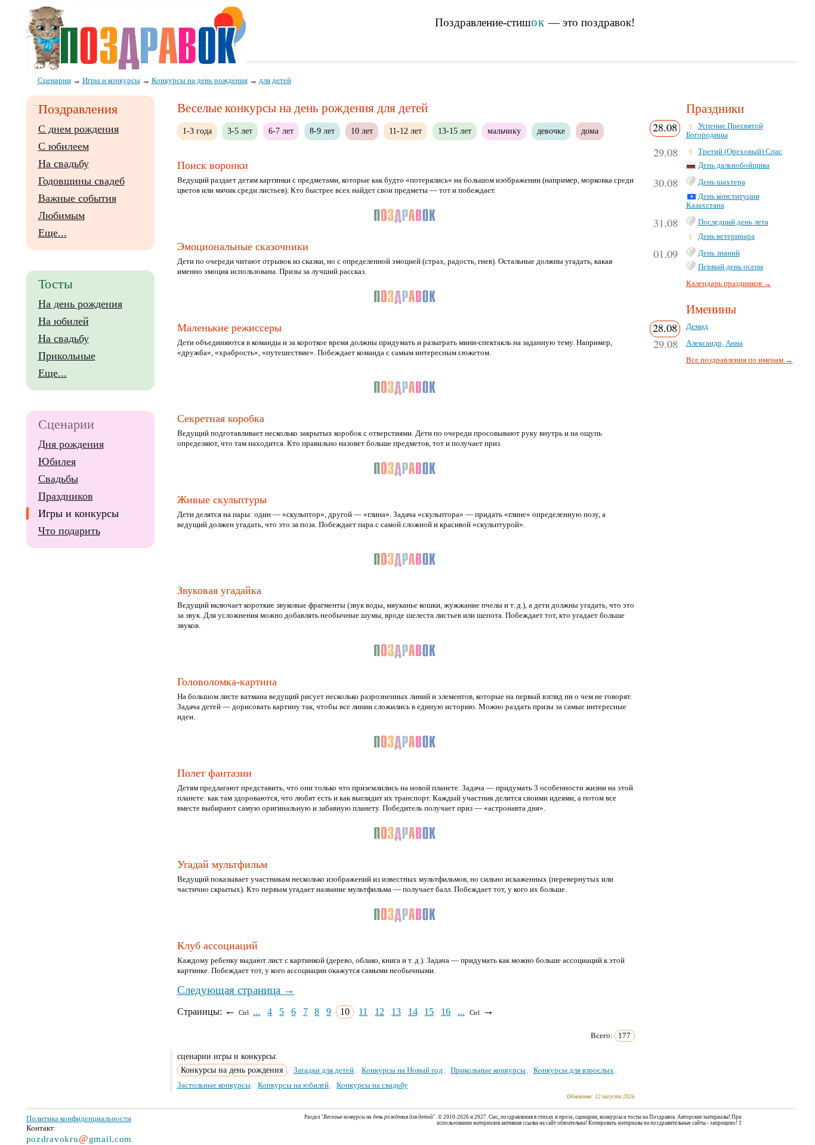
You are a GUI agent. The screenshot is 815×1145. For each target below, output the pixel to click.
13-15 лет (454, 131)
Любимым (61, 215)
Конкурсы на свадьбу (372, 1085)
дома (589, 131)
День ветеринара (726, 236)
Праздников (65, 496)
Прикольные (66, 356)
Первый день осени (730, 267)
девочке (551, 131)
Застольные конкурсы (214, 1085)
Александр (704, 343)
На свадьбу (63, 164)
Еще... (52, 233)
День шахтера (721, 182)
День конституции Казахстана (723, 201)
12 (379, 1012)
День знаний (719, 253)
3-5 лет (239, 131)
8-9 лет (322, 131)
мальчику (504, 131)
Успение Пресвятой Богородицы (724, 130)
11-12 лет (405, 131)
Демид (697, 326)
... (256, 1012)
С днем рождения (78, 129)
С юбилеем (63, 146)
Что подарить (69, 531)
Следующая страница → (236, 990)
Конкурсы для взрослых (573, 1070)
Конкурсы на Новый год (402, 1070)
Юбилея (57, 461)
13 (396, 1012)
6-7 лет (281, 131)
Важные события (77, 198)
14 (413, 1012)
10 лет (362, 131)
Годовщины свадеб (81, 181)
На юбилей (63, 321)
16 (445, 1012)
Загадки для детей (324, 1070)
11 (363, 1012)
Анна (734, 343)
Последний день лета (733, 222)
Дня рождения (71, 444)
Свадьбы (58, 479)
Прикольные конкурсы (488, 1070)
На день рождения (80, 304)
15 (429, 1012)
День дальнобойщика (734, 165)
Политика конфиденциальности (78, 1118)
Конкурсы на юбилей (293, 1085)
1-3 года (197, 131)
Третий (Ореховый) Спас (740, 151)
